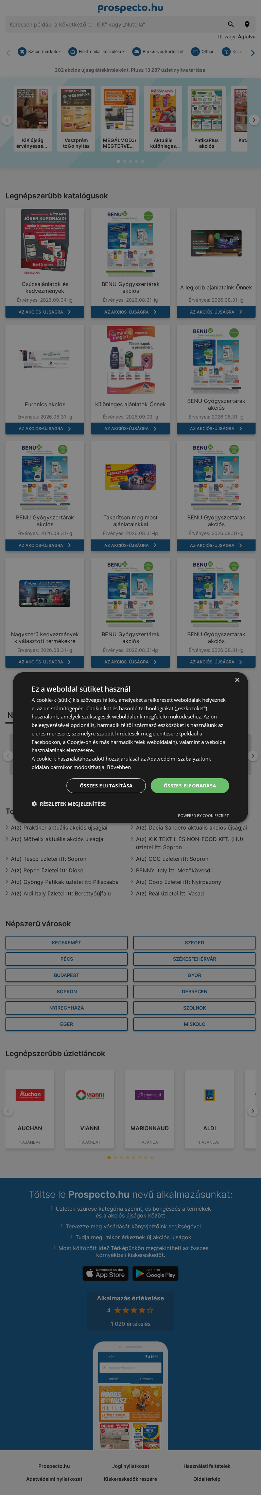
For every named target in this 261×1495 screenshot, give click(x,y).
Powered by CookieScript (203, 815)
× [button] (237, 680)
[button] (69, 803)
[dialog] (130, 747)
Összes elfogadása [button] (190, 785)
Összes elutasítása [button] (106, 785)
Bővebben (119, 767)
